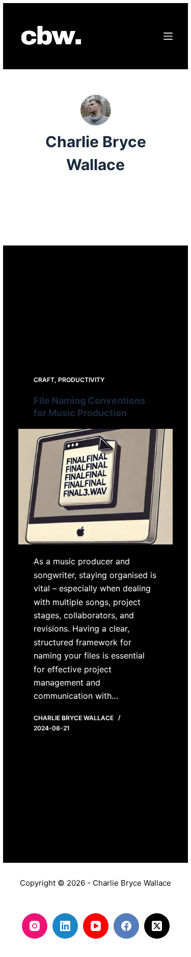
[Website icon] (95, 212)
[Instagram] (34, 926)
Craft (44, 380)
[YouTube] (95, 926)
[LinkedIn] (65, 926)
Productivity (81, 380)
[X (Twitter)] (157, 926)
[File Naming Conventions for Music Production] (95, 486)
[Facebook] (126, 926)
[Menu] (168, 36)
